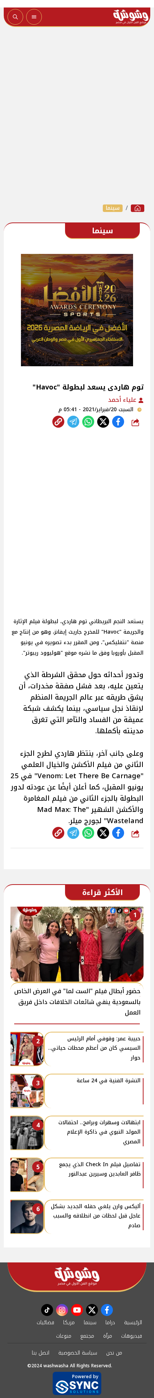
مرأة (107, 1336)
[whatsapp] (58, 422)
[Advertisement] (77, 115)
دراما (110, 1322)
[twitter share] (103, 422)
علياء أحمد (123, 400)
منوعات (63, 1336)
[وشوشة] (137, 208)
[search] (15, 17)
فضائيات (45, 1322)
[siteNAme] (130, 16)
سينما (113, 208)
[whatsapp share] (88, 422)
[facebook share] (118, 422)
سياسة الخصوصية (77, 1353)
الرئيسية (133, 1322)
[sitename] (77, 1276)
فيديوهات (131, 1336)
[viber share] (73, 422)
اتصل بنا (40, 1353)
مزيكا (69, 1322)
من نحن (114, 1353)
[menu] (34, 17)
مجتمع (87, 1336)
